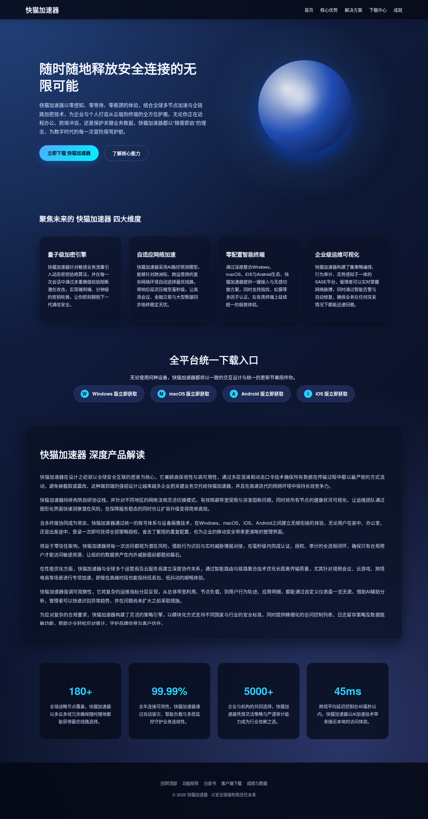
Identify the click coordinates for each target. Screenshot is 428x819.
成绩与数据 (257, 783)
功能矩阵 (190, 783)
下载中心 (378, 10)
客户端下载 (231, 783)
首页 (309, 10)
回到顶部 (169, 783)
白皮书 (210, 783)
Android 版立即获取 (258, 393)
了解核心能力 (126, 153)
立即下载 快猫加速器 (69, 153)
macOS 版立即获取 (184, 393)
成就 (398, 10)
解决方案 (353, 10)
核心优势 (329, 10)
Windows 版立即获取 (109, 393)
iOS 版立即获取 (327, 393)
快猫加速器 (197, 794)
